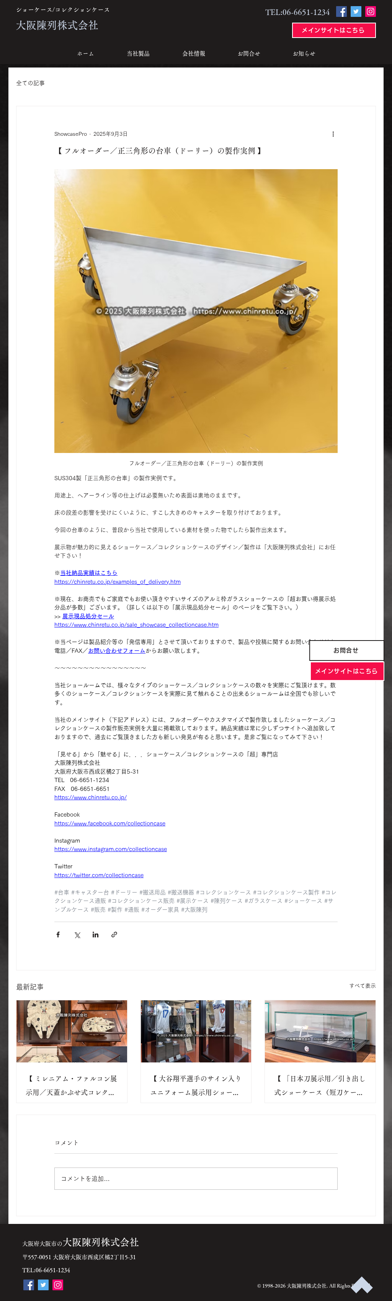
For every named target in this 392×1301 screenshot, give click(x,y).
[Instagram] (370, 11)
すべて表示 (362, 985)
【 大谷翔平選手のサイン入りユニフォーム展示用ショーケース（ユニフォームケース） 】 (196, 1087)
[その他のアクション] (333, 133)
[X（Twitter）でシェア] (76, 934)
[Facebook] (341, 11)
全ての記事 (30, 83)
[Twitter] (356, 11)
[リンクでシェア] (114, 934)
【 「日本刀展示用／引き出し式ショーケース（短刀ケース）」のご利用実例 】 (320, 1087)
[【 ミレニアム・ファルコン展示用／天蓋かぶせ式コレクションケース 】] (71, 1031)
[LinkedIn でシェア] (95, 934)
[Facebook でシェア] (58, 934)
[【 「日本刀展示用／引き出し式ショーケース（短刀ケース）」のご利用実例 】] (320, 1031)
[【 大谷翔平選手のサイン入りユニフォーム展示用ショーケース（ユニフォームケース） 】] (196, 1031)
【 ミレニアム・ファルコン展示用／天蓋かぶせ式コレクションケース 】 (71, 1087)
